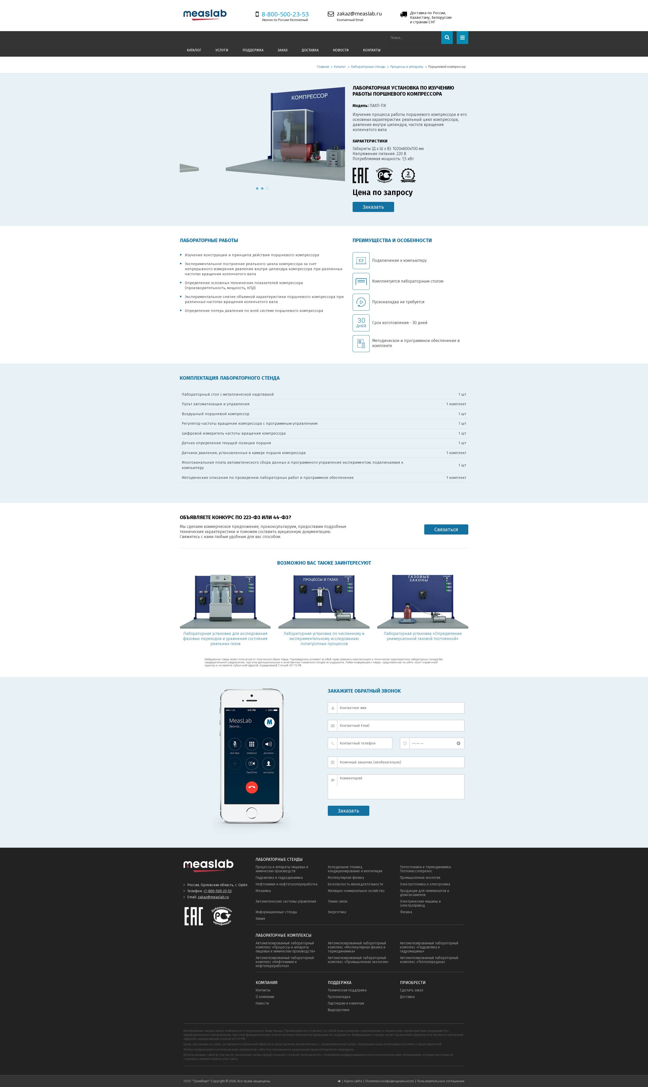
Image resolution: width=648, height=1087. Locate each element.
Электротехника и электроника (425, 884)
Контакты (372, 50)
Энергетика (337, 912)
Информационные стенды (276, 912)
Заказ (283, 50)
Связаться (446, 529)
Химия (260, 919)
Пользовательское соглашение (440, 1081)
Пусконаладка (339, 997)
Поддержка (253, 50)
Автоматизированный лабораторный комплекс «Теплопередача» (429, 960)
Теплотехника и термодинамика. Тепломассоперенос (426, 869)
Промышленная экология (420, 878)
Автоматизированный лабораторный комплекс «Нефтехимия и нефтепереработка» (285, 962)
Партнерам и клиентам (346, 1003)
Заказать (373, 207)
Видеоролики (338, 1010)
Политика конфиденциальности (389, 1081)
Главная (323, 67)
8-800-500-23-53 (285, 14)
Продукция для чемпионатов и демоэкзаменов (424, 893)
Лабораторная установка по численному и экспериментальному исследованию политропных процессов (324, 638)
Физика (406, 912)
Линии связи (337, 901)
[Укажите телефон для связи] (360, 743)
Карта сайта (353, 1081)
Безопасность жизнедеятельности (355, 884)
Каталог (194, 50)
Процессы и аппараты (406, 67)
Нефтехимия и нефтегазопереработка (286, 884)
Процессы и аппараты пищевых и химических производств (282, 869)
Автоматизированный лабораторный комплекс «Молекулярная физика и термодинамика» (357, 947)
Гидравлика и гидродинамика (279, 878)
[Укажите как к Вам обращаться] (396, 708)
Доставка (310, 50)
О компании (265, 997)
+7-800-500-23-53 (218, 891)
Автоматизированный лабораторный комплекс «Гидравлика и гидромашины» (429, 947)
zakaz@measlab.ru (359, 13)
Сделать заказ (411, 990)
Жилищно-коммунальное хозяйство (356, 891)
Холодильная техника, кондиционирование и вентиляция (355, 869)
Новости (341, 50)
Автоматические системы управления (286, 901)
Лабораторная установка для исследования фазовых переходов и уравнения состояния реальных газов (225, 638)
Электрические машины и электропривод (420, 903)
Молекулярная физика (346, 878)
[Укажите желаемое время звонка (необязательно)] (432, 743)
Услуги (221, 50)
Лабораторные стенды (368, 67)
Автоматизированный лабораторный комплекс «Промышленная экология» (358, 960)
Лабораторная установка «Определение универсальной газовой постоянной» (423, 636)
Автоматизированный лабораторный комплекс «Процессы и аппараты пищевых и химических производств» (285, 947)
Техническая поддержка (347, 990)
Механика (263, 891)
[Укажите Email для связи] (396, 725)
